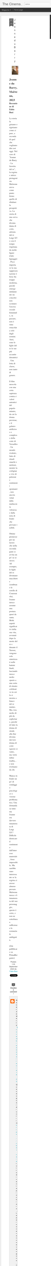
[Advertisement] (30, 55)
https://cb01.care (16, 1143)
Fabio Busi (13, 971)
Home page (18, 10)
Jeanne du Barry (15, 40)
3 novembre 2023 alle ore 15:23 (17, 1054)
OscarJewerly (16, 1012)
